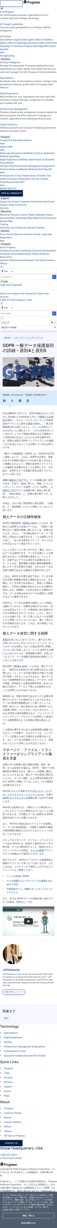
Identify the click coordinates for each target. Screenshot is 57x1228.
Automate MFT (12, 184)
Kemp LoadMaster (19, 169)
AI (2, 8)
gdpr (6, 1018)
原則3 (6, 639)
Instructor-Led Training (11, 227)
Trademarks (47, 1191)
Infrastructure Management (13, 109)
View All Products (11, 193)
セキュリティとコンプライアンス (28, 338)
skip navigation (11, 3)
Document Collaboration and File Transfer (25, 1055)
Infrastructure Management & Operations (34, 166)
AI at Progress (7, 11)
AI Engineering (7, 55)
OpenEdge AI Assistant (11, 46)
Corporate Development (44, 250)
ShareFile (49, 159)
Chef (10, 166)
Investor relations (12, 1122)
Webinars (40, 214)
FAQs (10, 221)
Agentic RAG (20, 39)
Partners (5, 231)
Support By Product (10, 201)
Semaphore (16, 153)
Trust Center (40, 260)
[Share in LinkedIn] (20, 400)
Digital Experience (9, 93)
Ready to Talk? (24, 300)
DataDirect (28, 153)
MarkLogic (5, 153)
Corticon (38, 153)
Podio (3, 162)
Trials (6, 1073)
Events (42, 218)
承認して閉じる (28, 1215)
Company (5, 244)
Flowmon (4, 169)
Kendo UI (39, 159)
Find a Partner (7, 234)
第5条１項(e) (20, 666)
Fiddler (42, 175)
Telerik (31, 159)
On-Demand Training (34, 227)
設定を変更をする (28, 1223)
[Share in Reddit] (28, 400)
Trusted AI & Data (8, 140)
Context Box (51, 42)
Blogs (36, 218)
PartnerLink (30, 293)
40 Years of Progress (14, 1135)
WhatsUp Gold (35, 169)
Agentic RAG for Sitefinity (40, 39)
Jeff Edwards (16, 394)
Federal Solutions (8, 124)
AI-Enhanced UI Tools (11, 175)
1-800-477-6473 (8, 300)
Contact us (11, 1143)
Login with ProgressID (11, 284)
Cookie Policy (8, 1209)
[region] (28, 1210)
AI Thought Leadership (11, 24)
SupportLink (18, 293)
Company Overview (10, 250)
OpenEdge (14, 156)
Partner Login (40, 234)
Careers (51, 260)
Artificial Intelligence (10, 62)
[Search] (1, 266)
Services (4, 208)
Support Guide (7, 204)
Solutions (5, 59)
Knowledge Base (24, 218)
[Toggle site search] (1, 303)
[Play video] (28, 921)
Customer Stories (12, 1113)
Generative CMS (36, 42)
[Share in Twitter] (12, 400)
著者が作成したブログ (13, 992)
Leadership (25, 250)
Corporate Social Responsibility (15, 253)
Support (5, 198)
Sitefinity (23, 159)
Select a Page (8, 327)
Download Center (46, 201)
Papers (31, 214)
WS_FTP (12, 188)
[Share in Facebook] (4, 400)
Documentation (7, 218)
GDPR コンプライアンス (15, 798)
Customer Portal (28, 201)
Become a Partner (24, 234)
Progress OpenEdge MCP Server (39, 46)
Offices (3, 263)
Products (5, 137)
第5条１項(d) (29, 523)
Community (21, 204)
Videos (49, 214)
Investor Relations (9, 260)
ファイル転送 (37, 850)
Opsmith (4, 51)
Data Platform (7, 39)
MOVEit (10, 162)
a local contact (14, 1158)
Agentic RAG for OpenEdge (13, 42)
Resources (6, 211)
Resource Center (19, 214)
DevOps (4, 166)
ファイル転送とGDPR (18, 876)
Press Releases (26, 260)
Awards (7, 1117)
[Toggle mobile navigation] (2, 318)
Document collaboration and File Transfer (27, 178)
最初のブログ (16, 480)
